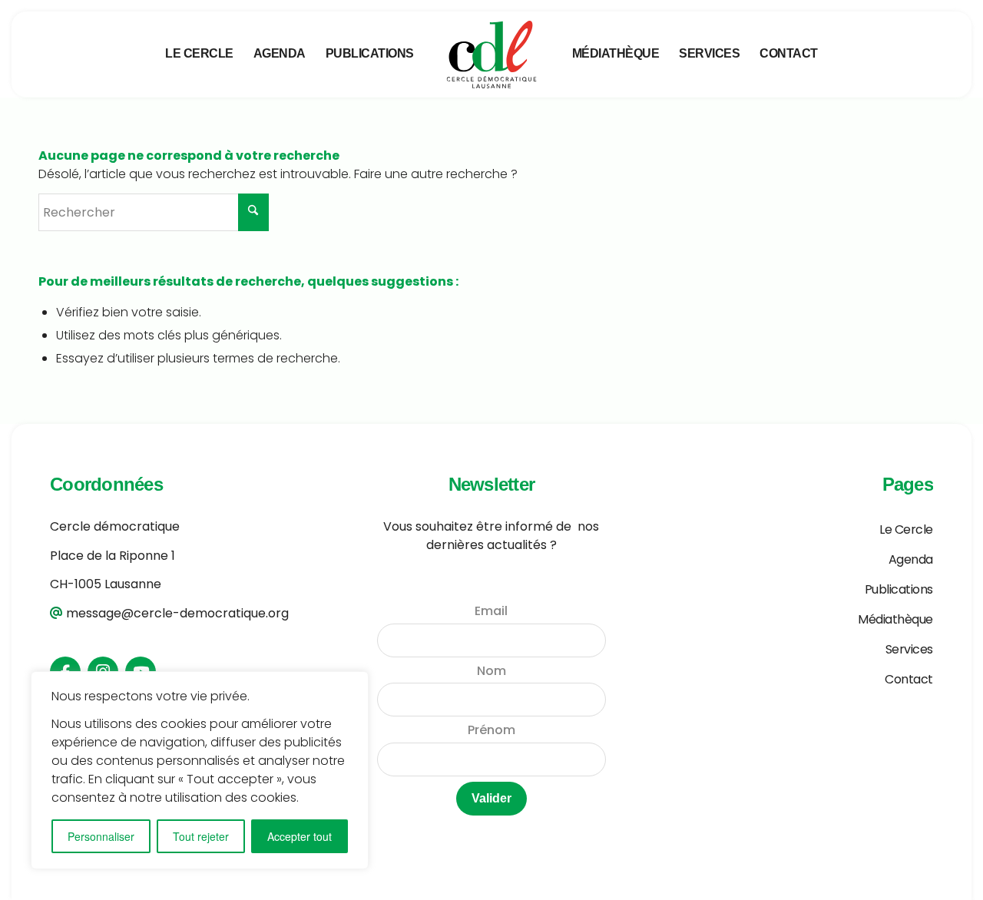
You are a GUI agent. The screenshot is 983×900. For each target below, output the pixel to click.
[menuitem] (199, 54)
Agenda (911, 559)
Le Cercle (906, 529)
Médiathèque (895, 619)
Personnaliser (101, 836)
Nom (491, 671)
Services (909, 649)
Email (491, 611)
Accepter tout (299, 836)
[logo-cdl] (492, 54)
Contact (909, 679)
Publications (899, 589)
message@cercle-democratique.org (177, 613)
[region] (200, 770)
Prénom (491, 730)
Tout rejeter (201, 836)
